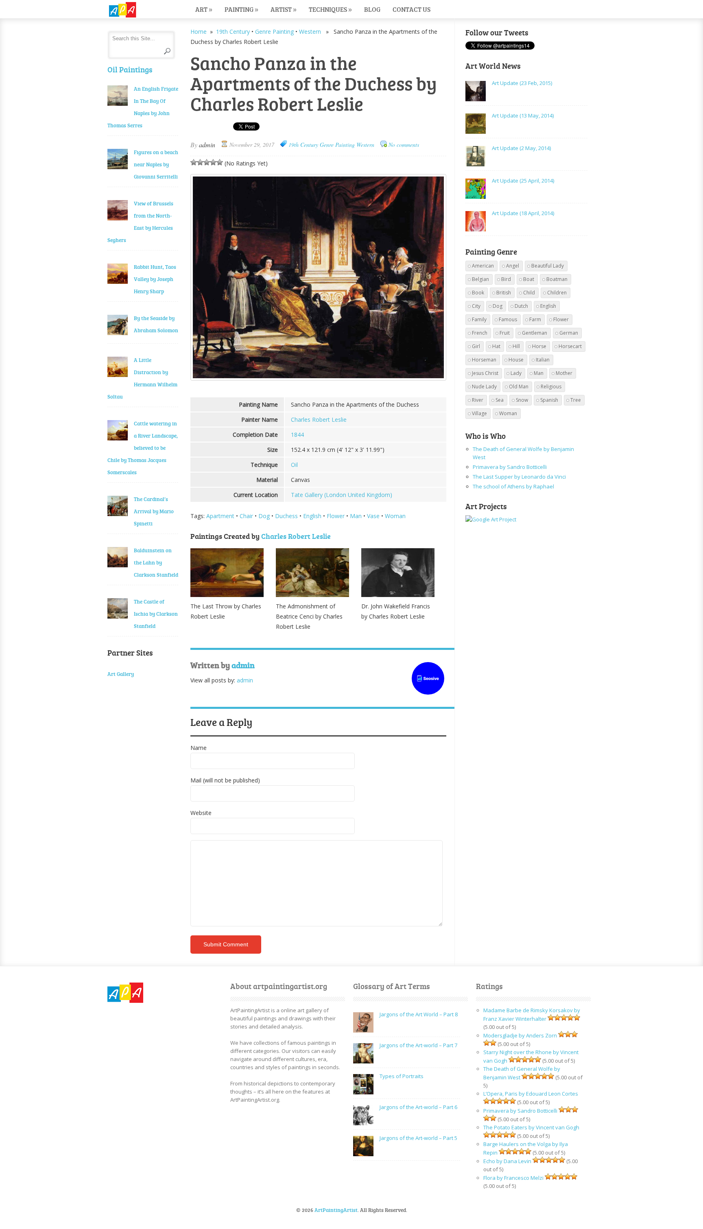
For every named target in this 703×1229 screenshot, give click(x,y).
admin (207, 144)
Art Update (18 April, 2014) (523, 213)
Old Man (518, 386)
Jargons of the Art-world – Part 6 (418, 1107)
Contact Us (411, 9)
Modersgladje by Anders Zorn (520, 1035)
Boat (528, 279)
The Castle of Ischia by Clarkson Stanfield (156, 614)
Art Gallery (120, 674)
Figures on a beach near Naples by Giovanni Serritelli (156, 164)
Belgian (480, 279)
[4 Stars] (213, 162)
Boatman (557, 279)
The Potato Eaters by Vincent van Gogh (531, 1127)
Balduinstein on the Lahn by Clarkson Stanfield (156, 562)
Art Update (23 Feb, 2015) (522, 83)
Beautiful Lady (547, 265)
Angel (512, 265)
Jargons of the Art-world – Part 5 (418, 1138)
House (516, 359)
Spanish (549, 400)
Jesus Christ (485, 373)
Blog (372, 9)
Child (529, 292)
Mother (564, 373)
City (476, 306)
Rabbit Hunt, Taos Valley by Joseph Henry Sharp (155, 279)
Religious (551, 386)
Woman (395, 516)
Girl (476, 346)
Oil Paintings (130, 69)
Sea (500, 400)
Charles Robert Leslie (319, 419)
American (483, 265)
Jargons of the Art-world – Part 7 (418, 1045)
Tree (575, 400)
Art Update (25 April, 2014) (523, 180)
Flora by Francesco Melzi (513, 1177)
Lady (516, 373)
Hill (516, 346)
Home (198, 31)
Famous (508, 319)
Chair (246, 516)
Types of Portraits (402, 1076)
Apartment (220, 516)
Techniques (330, 9)
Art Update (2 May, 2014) (521, 148)
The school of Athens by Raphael (513, 486)
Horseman (484, 359)
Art (203, 9)
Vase (373, 516)
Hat (496, 346)
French (479, 332)
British (503, 292)
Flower (336, 516)
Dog (264, 516)
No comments (404, 144)
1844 (297, 434)
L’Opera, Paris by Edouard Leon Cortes (530, 1093)
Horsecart (570, 346)
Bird (506, 279)
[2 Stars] (200, 162)
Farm (535, 319)
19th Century (233, 31)
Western (310, 31)
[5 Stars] (219, 162)
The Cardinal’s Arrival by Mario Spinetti (154, 511)
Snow (522, 400)
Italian (543, 359)
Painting (241, 9)
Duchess (286, 516)
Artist (284, 9)
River (477, 400)
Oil (294, 465)
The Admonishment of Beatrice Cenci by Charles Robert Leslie (309, 616)
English (312, 516)
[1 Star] (193, 162)
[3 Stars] (206, 162)
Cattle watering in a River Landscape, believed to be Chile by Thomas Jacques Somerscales (142, 448)
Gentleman (534, 332)
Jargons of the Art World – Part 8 (419, 1014)
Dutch (521, 306)
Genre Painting (274, 31)
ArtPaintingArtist (138, 10)
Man (356, 516)
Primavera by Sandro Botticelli (510, 467)
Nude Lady (484, 386)
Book (478, 292)
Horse (539, 346)
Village (479, 413)
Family (479, 319)
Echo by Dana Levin (507, 1161)
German (568, 332)
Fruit (505, 332)
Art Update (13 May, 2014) (523, 115)
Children (557, 292)
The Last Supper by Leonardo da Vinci (519, 476)
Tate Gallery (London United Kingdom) (341, 495)
